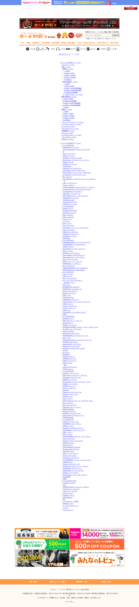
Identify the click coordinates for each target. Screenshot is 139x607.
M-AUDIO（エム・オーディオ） (72, 329)
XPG (64, 499)
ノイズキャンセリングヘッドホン (72, 124)
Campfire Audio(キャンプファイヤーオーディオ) (77, 189)
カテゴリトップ (64, 54)
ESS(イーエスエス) (68, 217)
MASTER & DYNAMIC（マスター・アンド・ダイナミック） (81, 327)
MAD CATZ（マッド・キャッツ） (73, 320)
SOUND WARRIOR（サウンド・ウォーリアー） (77, 436)
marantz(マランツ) (68, 323)
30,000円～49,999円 (70, 77)
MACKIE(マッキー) (68, 318)
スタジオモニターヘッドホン (70, 128)
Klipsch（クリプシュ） (69, 293)
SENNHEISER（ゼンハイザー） (72, 424)
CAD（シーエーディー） (70, 183)
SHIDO (65, 479)
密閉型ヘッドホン (68, 69)
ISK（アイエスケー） (69, 266)
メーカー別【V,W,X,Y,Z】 (69, 481)
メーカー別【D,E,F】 (68, 206)
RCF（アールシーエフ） (70, 405)
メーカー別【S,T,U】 (68, 419)
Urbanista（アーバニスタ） (71, 472)
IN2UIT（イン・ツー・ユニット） (73, 261)
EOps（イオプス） (68, 215)
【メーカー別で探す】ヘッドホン (71, 143)
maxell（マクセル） (68, 331)
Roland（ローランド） (69, 411)
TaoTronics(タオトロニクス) (71, 449)
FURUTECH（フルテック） (71, 234)
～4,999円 (67, 71)
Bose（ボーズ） (67, 177)
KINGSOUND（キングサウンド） (72, 289)
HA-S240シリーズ (69, 282)
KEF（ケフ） (67, 285)
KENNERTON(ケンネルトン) (71, 287)
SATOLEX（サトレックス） (71, 421)
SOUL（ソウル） (68, 434)
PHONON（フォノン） (69, 386)
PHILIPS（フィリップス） (70, 384)
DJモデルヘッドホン (68, 139)
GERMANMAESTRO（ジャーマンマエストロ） (77, 242)
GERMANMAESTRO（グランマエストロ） (75, 268)
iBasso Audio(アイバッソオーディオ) (73, 257)
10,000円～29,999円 (70, 75)
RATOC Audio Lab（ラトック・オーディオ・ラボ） (78, 401)
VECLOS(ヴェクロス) (69, 483)
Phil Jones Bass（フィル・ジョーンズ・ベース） (77, 382)
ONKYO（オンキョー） (70, 361)
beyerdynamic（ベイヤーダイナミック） (74, 174)
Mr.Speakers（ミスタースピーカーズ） (74, 348)
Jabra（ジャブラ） (68, 274)
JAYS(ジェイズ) (67, 276)
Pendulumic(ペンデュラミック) (72, 377)
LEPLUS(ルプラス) (68, 297)
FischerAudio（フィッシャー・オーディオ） (76, 227)
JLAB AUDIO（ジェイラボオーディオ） (74, 312)
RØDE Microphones (68, 409)
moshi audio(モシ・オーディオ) (72, 344)
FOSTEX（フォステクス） (70, 232)
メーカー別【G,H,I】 (68, 240)
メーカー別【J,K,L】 (68, 272)
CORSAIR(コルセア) (69, 200)
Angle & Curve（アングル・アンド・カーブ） (76, 160)
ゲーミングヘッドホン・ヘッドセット (73, 122)
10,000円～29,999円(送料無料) (73, 88)
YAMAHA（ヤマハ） (69, 495)
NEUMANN (66, 354)
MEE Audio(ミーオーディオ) (71, 333)
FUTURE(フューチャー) (70, 236)
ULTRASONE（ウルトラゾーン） (72, 468)
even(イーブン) (67, 219)
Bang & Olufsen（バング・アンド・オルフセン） (77, 172)
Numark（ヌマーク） (69, 356)
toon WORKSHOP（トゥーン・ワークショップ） (77, 460)
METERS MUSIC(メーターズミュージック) (75, 335)
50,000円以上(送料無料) (71, 92)
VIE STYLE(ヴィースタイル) (71, 489)
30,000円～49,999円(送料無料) (73, 90)
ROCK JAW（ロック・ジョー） (72, 407)
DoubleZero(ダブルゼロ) (70, 210)
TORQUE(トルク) (68, 462)
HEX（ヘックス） (68, 251)
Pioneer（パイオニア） (69, 388)
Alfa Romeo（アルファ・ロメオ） (73, 158)
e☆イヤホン (66, 221)
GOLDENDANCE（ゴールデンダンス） (74, 244)
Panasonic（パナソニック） (71, 373)
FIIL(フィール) (67, 223)
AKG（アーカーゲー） (69, 153)
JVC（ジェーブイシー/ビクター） (73, 280)
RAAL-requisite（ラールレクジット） (74, 415)
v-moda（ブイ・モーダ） (70, 491)
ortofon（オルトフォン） (70, 367)
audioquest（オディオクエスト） (72, 168)
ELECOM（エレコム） (69, 213)
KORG (64, 314)
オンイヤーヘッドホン (68, 126)
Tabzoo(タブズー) (68, 445)
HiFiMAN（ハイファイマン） (71, 253)
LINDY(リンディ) (68, 304)
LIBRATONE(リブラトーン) (71, 299)
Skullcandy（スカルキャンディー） (73, 428)
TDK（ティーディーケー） (71, 453)
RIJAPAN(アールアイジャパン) (72, 413)
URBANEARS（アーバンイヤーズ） (73, 470)
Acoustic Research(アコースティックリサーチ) (76, 149)
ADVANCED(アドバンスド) (71, 198)
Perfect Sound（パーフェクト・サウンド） (75, 375)
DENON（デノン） (68, 208)
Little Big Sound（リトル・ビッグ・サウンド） (77, 302)
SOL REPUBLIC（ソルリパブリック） (74, 430)
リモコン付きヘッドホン (69, 137)
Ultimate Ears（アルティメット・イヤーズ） (76, 466)
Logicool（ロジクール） (70, 306)
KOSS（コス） (67, 295)
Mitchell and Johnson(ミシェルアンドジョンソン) (77, 340)
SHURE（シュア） (68, 426)
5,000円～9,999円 (69, 73)
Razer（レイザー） (68, 403)
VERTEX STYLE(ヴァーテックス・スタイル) (76, 487)
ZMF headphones (67, 497)
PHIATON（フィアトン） (70, 379)
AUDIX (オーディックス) (70, 204)
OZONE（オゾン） (68, 369)
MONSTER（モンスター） (70, 342)
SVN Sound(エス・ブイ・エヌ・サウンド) (75, 475)
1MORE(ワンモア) (68, 503)
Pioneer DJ (66, 390)
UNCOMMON (67, 477)
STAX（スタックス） (69, 438)
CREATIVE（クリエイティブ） (72, 193)
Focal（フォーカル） (69, 230)
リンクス (65, 508)
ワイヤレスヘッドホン (68, 65)
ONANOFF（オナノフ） (70, 358)
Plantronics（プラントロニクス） (72, 392)
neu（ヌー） (66, 352)
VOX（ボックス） (68, 493)
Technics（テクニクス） (70, 455)
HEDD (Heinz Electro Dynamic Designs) (74, 270)
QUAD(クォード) (68, 396)
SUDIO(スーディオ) (68, 443)
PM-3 (65, 365)
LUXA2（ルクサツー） (69, 308)
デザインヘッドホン (68, 133)
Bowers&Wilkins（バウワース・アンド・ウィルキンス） (79, 179)
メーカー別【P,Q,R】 (68, 371)
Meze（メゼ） (67, 338)
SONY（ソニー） (68, 432)
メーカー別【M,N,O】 (68, 316)
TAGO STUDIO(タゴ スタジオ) (71, 447)
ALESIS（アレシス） (69, 156)
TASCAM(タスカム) (68, 451)
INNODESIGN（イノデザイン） (72, 263)
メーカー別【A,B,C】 (68, 145)
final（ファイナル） (69, 225)
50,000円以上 (68, 79)
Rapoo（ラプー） (68, 398)
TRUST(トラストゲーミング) (71, 464)
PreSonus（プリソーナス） (70, 394)
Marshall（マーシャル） (70, 325)
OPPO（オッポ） (68, 363)
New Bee (65, 350)
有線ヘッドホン (66, 67)
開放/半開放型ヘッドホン (70, 82)
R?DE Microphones (68, 417)
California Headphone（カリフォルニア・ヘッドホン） (79, 187)
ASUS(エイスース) (68, 162)
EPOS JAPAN (66, 238)
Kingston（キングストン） (70, 291)
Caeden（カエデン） (69, 185)
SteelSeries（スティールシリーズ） (73, 441)
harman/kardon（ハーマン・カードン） (74, 249)
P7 (64, 181)
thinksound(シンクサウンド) (71, 458)
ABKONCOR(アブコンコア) (71, 147)
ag (63, 151)
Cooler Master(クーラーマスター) (72, 191)
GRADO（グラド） (68, 246)
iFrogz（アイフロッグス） (70, 259)
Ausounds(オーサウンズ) (70, 202)
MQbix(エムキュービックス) (71, 346)
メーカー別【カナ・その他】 (70, 501)
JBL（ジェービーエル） (70, 278)
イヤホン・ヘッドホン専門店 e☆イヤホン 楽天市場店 (69, 589)
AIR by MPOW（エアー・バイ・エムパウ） (75, 196)
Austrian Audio (67, 166)
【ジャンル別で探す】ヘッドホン (71, 62)
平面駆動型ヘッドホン (68, 131)
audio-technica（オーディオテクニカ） (74, 170)
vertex (64, 485)
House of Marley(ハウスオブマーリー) (74, 255)
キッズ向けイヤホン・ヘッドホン (73, 94)
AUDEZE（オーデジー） (70, 164)
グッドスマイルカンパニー (71, 505)
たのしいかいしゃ (68, 510)
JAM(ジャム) (66, 310)
